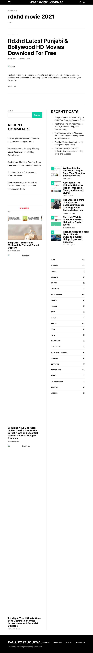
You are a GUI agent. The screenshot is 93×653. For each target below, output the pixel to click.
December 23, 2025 (69, 227)
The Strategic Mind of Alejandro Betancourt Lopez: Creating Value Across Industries (69, 136)
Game (53, 312)
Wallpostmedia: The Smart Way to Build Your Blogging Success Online (70, 118)
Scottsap (12, 162)
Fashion (54, 300)
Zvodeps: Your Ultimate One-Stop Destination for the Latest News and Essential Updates (24, 622)
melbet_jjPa (13, 138)
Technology (56, 370)
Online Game (55, 341)
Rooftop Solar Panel (59, 352)
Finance (54, 306)
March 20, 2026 (68, 196)
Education (55, 289)
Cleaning (54, 277)
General (54, 318)
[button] (84, 2)
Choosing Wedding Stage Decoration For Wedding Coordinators (23, 151)
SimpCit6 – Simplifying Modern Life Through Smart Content (23, 245)
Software (55, 364)
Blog (53, 260)
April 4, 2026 (67, 178)
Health (53, 323)
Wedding (54, 393)
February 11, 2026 (69, 213)
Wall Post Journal (25, 642)
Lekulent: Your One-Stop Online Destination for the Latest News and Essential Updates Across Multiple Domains (23, 432)
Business (54, 265)
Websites (54, 387)
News (53, 335)
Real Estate (55, 347)
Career (53, 271)
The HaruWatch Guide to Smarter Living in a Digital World (69, 143)
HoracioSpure (14, 148)
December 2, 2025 (13, 441)
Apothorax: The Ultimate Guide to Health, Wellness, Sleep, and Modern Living (69, 126)
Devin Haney (12, 58)
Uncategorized (57, 381)
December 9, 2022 (24, 58)
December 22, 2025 (14, 250)
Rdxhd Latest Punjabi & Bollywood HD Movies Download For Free (38, 46)
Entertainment (13, 35)
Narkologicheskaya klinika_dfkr (21, 182)
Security (54, 358)
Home (53, 329)
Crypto (54, 283)
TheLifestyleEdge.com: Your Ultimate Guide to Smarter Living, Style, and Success (69, 151)
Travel (53, 375)
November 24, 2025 (14, 629)
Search (10, 110)
